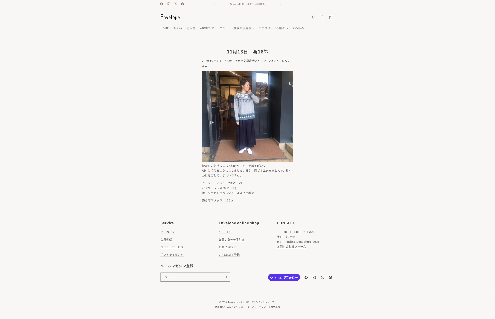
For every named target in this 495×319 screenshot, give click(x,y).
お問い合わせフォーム (291, 246)
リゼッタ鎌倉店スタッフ (250, 61)
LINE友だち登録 (229, 254)
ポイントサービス (172, 247)
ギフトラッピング (172, 254)
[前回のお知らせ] (214, 4)
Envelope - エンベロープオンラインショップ (251, 302)
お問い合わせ (227, 247)
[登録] (225, 276)
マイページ (167, 232)
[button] (236, 28)
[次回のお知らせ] (281, 4)
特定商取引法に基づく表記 (229, 306)
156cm (228, 61)
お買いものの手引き (232, 239)
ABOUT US (226, 232)
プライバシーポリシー (256, 306)
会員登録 (166, 239)
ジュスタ (274, 61)
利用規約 (275, 306)
